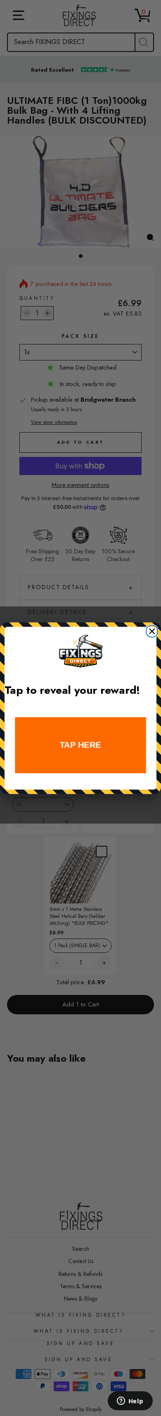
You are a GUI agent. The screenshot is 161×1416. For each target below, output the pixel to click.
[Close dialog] (152, 631)
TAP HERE (80, 745)
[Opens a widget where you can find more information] (130, 1401)
